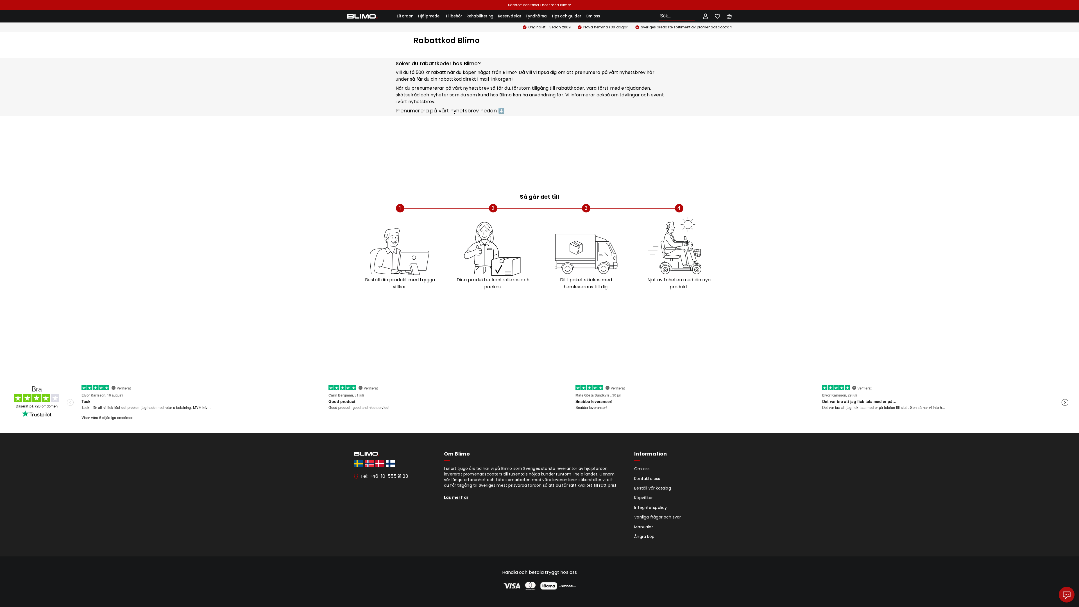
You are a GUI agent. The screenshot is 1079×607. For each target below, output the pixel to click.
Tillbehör (453, 16)
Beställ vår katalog (652, 488)
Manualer (643, 527)
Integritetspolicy (650, 507)
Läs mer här (456, 497)
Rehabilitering (479, 16)
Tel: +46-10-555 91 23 (384, 476)
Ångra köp (644, 536)
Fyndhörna (536, 16)
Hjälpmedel (429, 16)
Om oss (593, 16)
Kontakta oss (647, 478)
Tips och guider (566, 16)
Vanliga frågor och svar (657, 517)
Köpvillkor (643, 497)
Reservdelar (509, 16)
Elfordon (405, 16)
